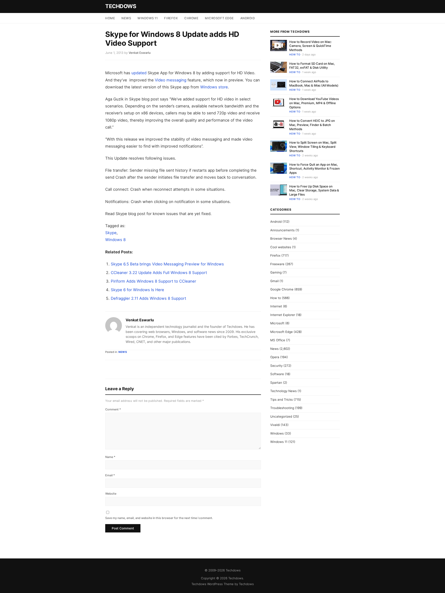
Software (277, 374)
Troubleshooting (282, 408)
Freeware (277, 264)
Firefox (171, 18)
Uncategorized (281, 416)
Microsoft (277, 323)
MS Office (277, 340)
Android (247, 18)
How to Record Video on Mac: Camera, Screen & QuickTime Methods (310, 46)
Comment (113, 409)
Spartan (276, 382)
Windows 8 (115, 239)
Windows (277, 433)
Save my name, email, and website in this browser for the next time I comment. (159, 518)
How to (294, 54)
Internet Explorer (282, 315)
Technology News (283, 391)
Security (276, 365)
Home (110, 18)
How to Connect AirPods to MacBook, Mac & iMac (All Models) (313, 83)
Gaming (276, 272)
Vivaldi (275, 425)
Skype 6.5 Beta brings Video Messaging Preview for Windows (167, 264)
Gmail (274, 281)
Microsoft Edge (219, 18)
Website (110, 493)
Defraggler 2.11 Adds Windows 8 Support (148, 298)
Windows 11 (147, 18)
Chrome (191, 18)
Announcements (282, 230)
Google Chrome (281, 289)
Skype (111, 232)
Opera (274, 357)
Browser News (281, 238)
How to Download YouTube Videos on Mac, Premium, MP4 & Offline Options (314, 103)
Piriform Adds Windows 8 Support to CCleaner (153, 281)
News (126, 18)
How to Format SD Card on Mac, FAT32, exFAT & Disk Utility (312, 66)
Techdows (120, 6)
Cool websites (280, 247)
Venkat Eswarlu (140, 320)
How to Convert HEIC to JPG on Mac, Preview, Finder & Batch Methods (312, 125)
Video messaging (170, 80)
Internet (276, 306)
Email (110, 475)
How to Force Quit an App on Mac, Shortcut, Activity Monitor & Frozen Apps (314, 168)
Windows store (214, 87)
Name (110, 457)
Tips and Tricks (281, 399)
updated (138, 73)
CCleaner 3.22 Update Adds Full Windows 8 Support (159, 272)
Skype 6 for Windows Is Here (137, 289)
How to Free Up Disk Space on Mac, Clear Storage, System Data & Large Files (314, 190)
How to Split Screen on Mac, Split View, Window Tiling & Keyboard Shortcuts (313, 147)
